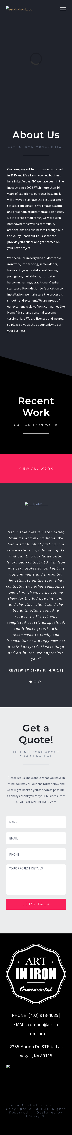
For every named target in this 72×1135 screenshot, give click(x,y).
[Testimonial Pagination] (30, 682)
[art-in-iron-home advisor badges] (36, 1066)
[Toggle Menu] (63, 9)
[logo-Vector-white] (36, 945)
